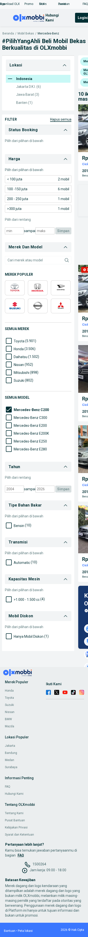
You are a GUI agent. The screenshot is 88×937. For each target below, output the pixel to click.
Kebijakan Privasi (16, 827)
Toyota (9, 697)
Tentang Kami (14, 813)
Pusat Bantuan (15, 820)
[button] (12, 4)
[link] (38, 179)
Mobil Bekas (26, 33)
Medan (9, 760)
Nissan (9, 712)
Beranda (8, 33)
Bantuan (9, 931)
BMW (8, 719)
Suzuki (9, 705)
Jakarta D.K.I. (28, 87)
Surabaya (11, 767)
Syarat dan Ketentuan (19, 834)
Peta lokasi (25, 931)
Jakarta (10, 745)
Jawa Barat (27, 94)
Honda (9, 690)
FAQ (7, 786)
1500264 (39, 864)
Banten (24, 103)
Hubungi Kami (14, 793)
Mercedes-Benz (48, 33)
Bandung (11, 753)
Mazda (9, 726)
